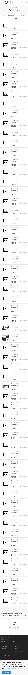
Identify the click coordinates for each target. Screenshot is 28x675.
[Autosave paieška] (19, 2)
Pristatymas (4, 646)
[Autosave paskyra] (22, 2)
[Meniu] (2, 2)
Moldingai (14, 7)
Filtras (15, 18)
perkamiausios (11, 15)
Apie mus (17, 646)
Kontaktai (17, 648)
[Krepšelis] (26, 2)
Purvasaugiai (14, 25)
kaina (18, 15)
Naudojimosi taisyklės (20, 651)
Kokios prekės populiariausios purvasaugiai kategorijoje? (11, 614)
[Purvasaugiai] (5, 25)
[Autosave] (9, 2)
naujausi (23, 15)
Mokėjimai (3, 648)
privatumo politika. (14, 668)
